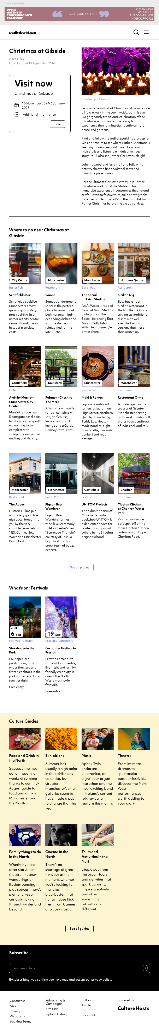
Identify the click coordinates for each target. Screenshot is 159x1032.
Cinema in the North (56, 854)
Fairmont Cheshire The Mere (58, 399)
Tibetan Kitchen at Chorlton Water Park (131, 508)
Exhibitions (54, 755)
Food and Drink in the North (24, 758)
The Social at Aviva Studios (93, 297)
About (14, 1006)
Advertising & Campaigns (55, 1002)
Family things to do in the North (25, 854)
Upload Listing (56, 1014)
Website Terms (20, 1016)
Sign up (144, 968)
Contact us (17, 1001)
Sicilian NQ (126, 295)
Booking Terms (20, 1021)
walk (98, 112)
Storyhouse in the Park (21, 650)
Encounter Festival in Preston (60, 650)
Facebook (89, 1015)
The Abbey (17, 504)
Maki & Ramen (92, 397)
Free (57, 124)
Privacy (15, 1011)
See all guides (79, 929)
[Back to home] (22, 32)
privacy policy (101, 980)
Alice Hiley (16, 59)
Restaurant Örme (130, 397)
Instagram (89, 1010)
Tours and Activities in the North (95, 856)
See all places (79, 567)
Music (87, 755)
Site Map (52, 1009)
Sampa (50, 295)
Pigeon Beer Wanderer (54, 506)
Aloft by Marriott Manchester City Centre (21, 401)
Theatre (124, 755)
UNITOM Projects (95, 504)
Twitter (87, 1005)
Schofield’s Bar (19, 295)
